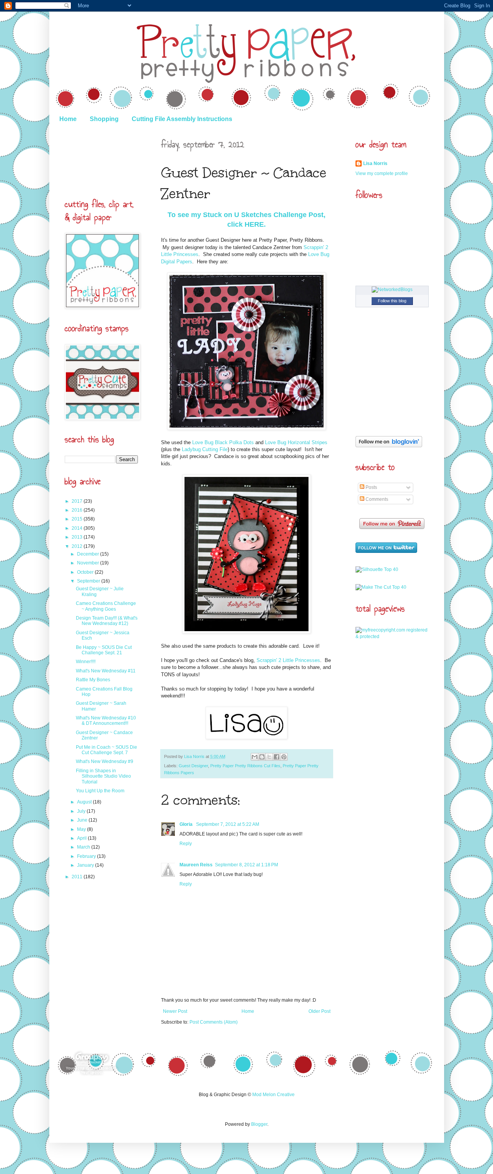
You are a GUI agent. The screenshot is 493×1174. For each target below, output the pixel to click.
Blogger (259, 1124)
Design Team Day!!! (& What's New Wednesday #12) (107, 620)
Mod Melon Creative (273, 1094)
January (86, 865)
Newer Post (175, 1011)
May (82, 829)
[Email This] (254, 757)
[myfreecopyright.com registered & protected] (392, 636)
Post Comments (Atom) (213, 1022)
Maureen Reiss (196, 864)
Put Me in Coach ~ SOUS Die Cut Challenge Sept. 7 (106, 749)
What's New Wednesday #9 (104, 761)
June (83, 820)
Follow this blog (392, 300)
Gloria (186, 824)
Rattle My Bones (93, 679)
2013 (78, 537)
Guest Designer (193, 765)
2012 (78, 546)
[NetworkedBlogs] (392, 289)
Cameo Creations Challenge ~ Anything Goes (106, 606)
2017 (78, 501)
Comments (376, 499)
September (89, 581)
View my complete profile (381, 173)
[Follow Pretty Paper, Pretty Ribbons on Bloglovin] (388, 445)
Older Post (319, 1011)
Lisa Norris (195, 756)
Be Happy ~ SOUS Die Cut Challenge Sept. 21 (104, 650)
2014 (78, 528)
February (87, 856)
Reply (185, 843)
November (88, 563)
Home (68, 119)
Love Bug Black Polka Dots (223, 442)
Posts (370, 487)
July (82, 811)
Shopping (104, 119)
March (84, 847)
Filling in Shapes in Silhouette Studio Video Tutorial (103, 776)
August (85, 802)
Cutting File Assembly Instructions (182, 119)
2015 (78, 519)
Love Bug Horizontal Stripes (296, 442)
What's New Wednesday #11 (106, 671)
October (86, 572)
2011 (78, 876)
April (82, 838)
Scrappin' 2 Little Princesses (287, 660)
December (88, 554)
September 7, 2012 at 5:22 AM (227, 824)
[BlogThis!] (262, 757)
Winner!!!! (86, 661)
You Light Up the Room (100, 790)
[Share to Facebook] (276, 757)
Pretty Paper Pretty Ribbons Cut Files (245, 765)
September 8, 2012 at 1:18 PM (246, 864)
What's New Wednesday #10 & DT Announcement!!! (106, 720)
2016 (78, 510)
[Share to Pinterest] (284, 757)
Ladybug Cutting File (205, 449)
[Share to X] (269, 757)
